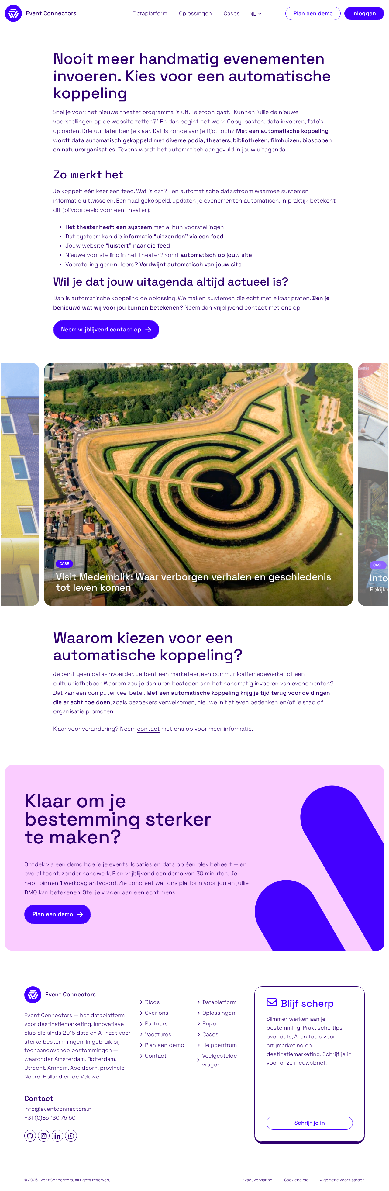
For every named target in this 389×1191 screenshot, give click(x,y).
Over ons (156, 1012)
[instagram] (44, 1135)
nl (253, 13)
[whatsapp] (71, 1135)
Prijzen (211, 1023)
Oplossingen (195, 13)
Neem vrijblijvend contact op (101, 329)
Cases (232, 13)
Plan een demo (313, 13)
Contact (156, 1055)
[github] (30, 1135)
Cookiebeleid (296, 1179)
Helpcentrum (219, 1044)
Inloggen (364, 13)
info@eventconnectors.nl (58, 1108)
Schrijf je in (309, 1122)
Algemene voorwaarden (342, 1179)
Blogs (152, 1002)
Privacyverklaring (256, 1179)
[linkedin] (57, 1135)
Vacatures (158, 1034)
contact (148, 728)
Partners (156, 1023)
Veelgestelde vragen (219, 1060)
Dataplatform (150, 13)
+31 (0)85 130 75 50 (49, 1117)
